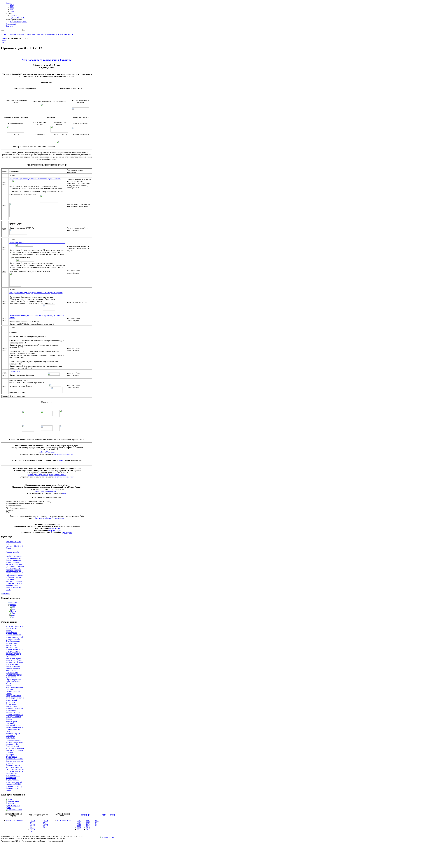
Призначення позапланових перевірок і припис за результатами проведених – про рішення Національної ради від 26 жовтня (14, 710)
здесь (61, 460)
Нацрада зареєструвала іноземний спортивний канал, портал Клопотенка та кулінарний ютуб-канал (14, 725)
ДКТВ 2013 (45, 822)
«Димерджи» (38, 518)
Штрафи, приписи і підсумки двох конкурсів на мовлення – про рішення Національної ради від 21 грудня (14, 646)
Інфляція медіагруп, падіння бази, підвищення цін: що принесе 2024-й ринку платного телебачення (14, 658)
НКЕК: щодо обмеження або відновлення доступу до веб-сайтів (14, 674)
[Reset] (24, 30)
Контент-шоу (14, 371)
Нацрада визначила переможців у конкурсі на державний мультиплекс (15, 699)
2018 (88, 827)
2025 (79, 823)
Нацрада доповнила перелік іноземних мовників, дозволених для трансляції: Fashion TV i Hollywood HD (15, 564)
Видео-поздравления (14, 820)
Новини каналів (12, 552)
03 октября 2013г (64, 820)
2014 (96, 825)
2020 (88, 823)
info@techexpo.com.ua (57, 475)
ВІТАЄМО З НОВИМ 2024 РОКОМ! (14, 627)
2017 (88, 829)
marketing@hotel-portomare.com (46, 491)
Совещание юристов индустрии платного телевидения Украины (35, 179)
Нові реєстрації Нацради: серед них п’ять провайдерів (13, 666)
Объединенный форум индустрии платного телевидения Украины (36, 293)
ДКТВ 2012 (45, 826)
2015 (96, 823)
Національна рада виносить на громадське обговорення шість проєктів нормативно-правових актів (14, 739)
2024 (79, 825)
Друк (3, 42)
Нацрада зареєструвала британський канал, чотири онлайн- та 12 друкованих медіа (14, 635)
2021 (88, 821)
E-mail (3, 40)
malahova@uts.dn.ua (46, 452)
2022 (79, 829)
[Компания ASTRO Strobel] (12, 801)
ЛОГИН (113, 815)
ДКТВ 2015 (32, 826)
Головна (4, 38)
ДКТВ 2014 (32, 830)
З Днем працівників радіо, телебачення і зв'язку (13, 681)
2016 (96, 821)
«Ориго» (60, 518)
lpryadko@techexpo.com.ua (37, 475)
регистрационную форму (63, 454)
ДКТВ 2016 (32, 822)
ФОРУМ (103, 815)
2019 (88, 825)
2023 (79, 827)
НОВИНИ (85, 815)
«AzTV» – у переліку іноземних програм (14, 557)
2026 (79, 821)
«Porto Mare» (54, 528)
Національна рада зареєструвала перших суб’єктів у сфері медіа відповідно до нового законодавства (15, 769)
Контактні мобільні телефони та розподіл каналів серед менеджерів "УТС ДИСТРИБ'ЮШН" (38, 34)
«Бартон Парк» (51, 518)
